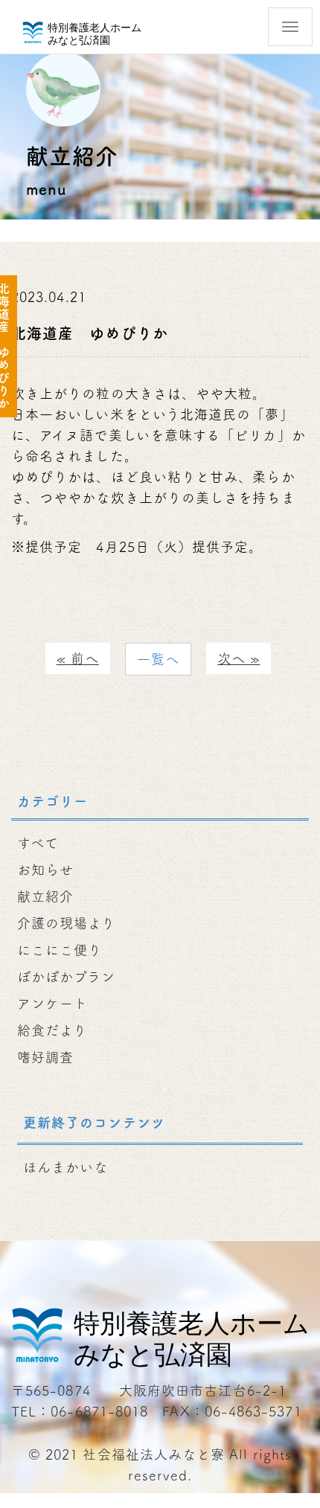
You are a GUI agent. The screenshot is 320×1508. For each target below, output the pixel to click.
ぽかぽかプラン (66, 977)
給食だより (52, 1030)
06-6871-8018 (99, 1411)
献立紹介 (45, 896)
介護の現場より (66, 923)
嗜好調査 (45, 1057)
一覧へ (158, 659)
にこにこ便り (59, 950)
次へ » (238, 658)
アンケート (52, 1003)
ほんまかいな (65, 1167)
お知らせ (45, 869)
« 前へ (78, 658)
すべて (38, 843)
